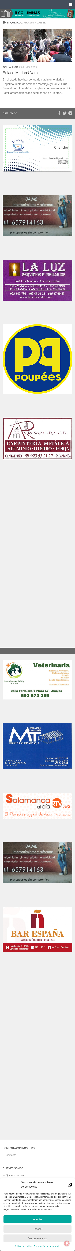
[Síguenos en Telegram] (70, 113)
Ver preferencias (37, 1238)
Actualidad (10, 67)
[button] (70, 1184)
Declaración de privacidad (46, 1246)
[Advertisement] (37, 482)
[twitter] (65, 113)
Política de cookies (23, 1246)
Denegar (37, 1228)
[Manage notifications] (67, 1243)
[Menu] (70, 4)
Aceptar (37, 1219)
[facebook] (59, 113)
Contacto (11, 1165)
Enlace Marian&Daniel (21, 73)
